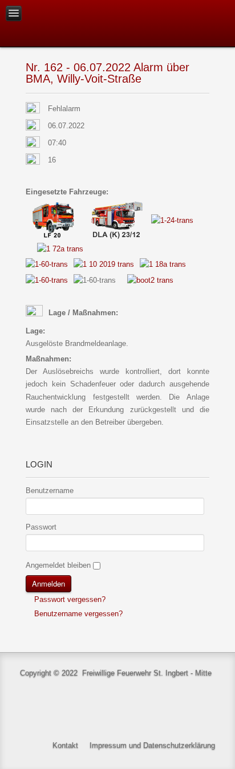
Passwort (41, 527)
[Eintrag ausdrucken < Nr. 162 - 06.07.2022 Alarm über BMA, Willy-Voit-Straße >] (206, 109)
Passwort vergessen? (69, 599)
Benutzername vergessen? (77, 613)
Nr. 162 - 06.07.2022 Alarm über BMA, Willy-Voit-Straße (107, 73)
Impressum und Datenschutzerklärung (152, 745)
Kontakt (65, 745)
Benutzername (50, 490)
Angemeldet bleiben (58, 565)
